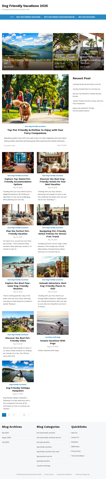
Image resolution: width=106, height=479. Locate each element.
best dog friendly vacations (28, 17)
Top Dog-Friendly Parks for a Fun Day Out (86, 89)
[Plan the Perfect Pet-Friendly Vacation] (18, 214)
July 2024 (5, 442)
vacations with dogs (52, 337)
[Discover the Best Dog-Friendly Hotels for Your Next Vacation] (53, 162)
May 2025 (5, 433)
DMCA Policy (75, 447)
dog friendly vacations (43, 22)
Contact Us (75, 437)
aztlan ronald (10, 146)
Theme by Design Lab (82, 474)
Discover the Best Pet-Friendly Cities (18, 339)
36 (24, 415)
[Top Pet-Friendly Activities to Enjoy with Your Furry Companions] (35, 98)
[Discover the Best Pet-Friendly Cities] (18, 321)
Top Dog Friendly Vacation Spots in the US (87, 84)
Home (12, 17)
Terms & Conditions (77, 456)
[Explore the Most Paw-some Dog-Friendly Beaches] (18, 266)
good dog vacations (65, 22)
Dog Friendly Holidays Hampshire (18, 389)
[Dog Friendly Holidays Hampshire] (18, 371)
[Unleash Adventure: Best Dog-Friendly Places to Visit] (53, 266)
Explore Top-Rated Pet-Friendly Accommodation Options (17, 182)
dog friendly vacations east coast (48, 452)
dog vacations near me (44, 456)
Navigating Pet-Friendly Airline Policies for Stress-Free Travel (52, 234)
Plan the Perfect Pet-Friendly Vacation (18, 232)
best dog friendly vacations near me (59, 17)
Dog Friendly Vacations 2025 (25, 6)
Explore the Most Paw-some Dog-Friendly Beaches (18, 286)
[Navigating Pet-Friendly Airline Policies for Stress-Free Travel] (53, 214)
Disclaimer (74, 442)
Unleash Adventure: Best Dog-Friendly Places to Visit (52, 286)
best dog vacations (86, 17)
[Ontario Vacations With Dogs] (53, 323)
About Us (74, 433)
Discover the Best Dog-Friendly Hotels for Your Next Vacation (53, 182)
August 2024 (6, 437)
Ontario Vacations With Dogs (52, 342)
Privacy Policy (76, 451)
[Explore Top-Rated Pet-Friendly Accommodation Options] (18, 162)
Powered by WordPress (64, 474)
